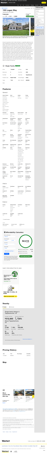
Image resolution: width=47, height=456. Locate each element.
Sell (20, 5)
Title (40, 5)
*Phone (37, 16)
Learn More (7, 281)
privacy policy (37, 35)
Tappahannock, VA (22, 411)
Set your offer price (7, 235)
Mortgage (32, 5)
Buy (18, 5)
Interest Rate (6, 246)
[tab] (4, 307)
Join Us (43, 5)
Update (7, 253)
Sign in (43, 2)
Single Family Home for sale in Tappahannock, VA (11, 36)
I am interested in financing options (40, 24)
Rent (23, 5)
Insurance (36, 5)
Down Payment (6, 238)
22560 (14, 411)
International (27, 5)
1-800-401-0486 (11, 2)
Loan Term (6, 242)
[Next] (33, 396)
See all (4, 402)
